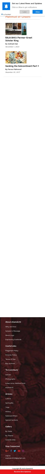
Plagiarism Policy (11, 351)
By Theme (9, 435)
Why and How (10, 327)
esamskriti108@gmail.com (15, 458)
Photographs (10, 379)
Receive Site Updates (22, 472)
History (8, 411)
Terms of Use (10, 359)
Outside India (10, 440)
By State (8, 431)
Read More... (22, 27)
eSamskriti (9, 387)
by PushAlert (7, 14)
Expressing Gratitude (13, 339)
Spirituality (9, 403)
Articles (8, 375)
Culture (8, 399)
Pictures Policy (11, 355)
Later (25, 12)
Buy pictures (10, 363)
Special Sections (11, 420)
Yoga (7, 407)
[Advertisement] (22, 228)
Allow (38, 12)
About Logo (9, 335)
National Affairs (11, 416)
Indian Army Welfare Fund (15, 383)
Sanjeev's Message (12, 331)
